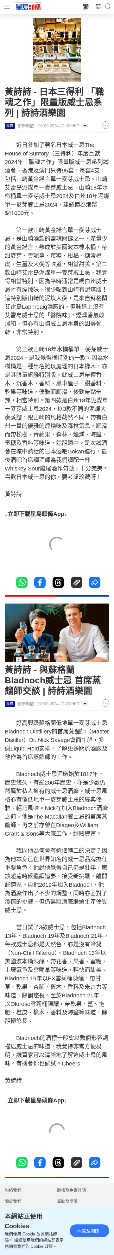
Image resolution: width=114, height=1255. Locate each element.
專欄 (10, 126)
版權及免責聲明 (71, 1190)
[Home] (28, 6)
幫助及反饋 (67, 1201)
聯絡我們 (13, 1190)
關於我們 (13, 1201)
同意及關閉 (88, 1230)
